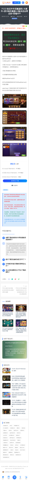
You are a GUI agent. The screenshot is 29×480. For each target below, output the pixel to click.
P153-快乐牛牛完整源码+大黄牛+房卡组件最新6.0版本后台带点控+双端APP (14, 221)
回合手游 (12, 440)
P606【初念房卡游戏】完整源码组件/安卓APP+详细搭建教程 (19, 395)
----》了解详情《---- (11, 48)
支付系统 (22, 445)
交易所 (22, 430)
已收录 (15, 18)
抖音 (11, 445)
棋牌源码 (5, 189)
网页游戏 (5, 454)
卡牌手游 (12, 437)
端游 (5, 452)
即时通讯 (19, 437)
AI (11, 425)
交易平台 (16, 430)
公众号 (5, 435)
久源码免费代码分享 (8, 219)
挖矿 (16, 445)
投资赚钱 (5, 445)
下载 (5, 430)
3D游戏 (5, 425)
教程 (5, 447)
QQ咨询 (15, 185)
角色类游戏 (6, 457)
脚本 (12, 454)
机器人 (22, 447)
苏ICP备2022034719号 (18, 468)
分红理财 (11, 435)
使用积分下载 (15, 180)
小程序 (11, 442)
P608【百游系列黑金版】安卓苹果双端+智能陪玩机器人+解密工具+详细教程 (19, 378)
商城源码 (5, 440)
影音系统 (18, 442)
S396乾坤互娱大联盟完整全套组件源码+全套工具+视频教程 (7, 314)
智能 (16, 447)
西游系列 (18, 454)
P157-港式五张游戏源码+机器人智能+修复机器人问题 (7, 330)
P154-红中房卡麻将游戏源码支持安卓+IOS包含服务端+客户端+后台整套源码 (21, 291)
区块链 (5, 437)
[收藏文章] (9, 279)
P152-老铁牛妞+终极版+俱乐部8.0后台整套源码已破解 (8, 290)
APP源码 (16, 425)
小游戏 (5, 442)
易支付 (11, 447)
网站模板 (17, 452)
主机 (10, 430)
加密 (18, 435)
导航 (18, 440)
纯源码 (10, 452)
